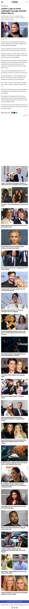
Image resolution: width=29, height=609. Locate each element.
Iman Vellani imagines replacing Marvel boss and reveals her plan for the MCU (13, 354)
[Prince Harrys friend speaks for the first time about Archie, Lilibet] (14, 562)
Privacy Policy (19, 601)
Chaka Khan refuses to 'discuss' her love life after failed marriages (13, 507)
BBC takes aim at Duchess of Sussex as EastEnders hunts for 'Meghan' (12, 310)
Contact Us (9, 601)
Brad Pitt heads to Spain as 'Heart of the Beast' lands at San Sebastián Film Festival (14, 463)
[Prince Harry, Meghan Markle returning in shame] (14, 387)
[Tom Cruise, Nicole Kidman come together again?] (14, 366)
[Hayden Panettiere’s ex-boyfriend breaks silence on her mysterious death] (14, 237)
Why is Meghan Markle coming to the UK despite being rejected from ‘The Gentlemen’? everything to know (14, 485)
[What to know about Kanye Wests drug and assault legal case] (14, 518)
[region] (14, 126)
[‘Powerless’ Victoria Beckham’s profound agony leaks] (14, 195)
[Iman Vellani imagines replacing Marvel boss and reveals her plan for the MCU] (14, 345)
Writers (14, 601)
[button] (12, 113)
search (27, 2)
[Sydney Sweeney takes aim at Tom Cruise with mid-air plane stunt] (14, 216)
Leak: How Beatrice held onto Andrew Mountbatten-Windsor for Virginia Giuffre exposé (13, 419)
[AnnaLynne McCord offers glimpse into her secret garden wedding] (14, 280)
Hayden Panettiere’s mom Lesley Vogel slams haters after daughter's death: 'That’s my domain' (14, 441)
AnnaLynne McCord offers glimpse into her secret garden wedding (13, 289)
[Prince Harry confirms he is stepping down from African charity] (14, 258)
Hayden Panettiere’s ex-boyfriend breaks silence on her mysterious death (12, 247)
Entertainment (4, 6)
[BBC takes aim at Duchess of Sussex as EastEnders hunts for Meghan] (14, 301)
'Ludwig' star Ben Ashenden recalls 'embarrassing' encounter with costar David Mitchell (13, 550)
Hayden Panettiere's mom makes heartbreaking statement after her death (14, 593)
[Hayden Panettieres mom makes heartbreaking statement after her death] (14, 583)
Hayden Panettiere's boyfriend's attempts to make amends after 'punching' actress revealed (14, 183)
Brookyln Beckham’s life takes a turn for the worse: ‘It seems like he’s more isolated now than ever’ (13, 333)
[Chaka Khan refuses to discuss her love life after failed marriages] (14, 497)
